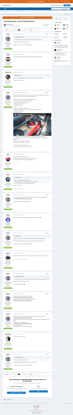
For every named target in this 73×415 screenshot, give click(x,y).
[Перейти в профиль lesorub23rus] (8, 339)
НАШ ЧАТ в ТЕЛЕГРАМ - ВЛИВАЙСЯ (35, 1)
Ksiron (7, 154)
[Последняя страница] (33, 30)
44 (24, 374)
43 (22, 374)
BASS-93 (8, 253)
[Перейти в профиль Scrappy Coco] (8, 77)
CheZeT (11, 24)
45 (26, 374)
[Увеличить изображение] (40, 217)
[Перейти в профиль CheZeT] (5, 25)
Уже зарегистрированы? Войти (56, 5)
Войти (38, 391)
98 (10, 63)
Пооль (58, 24)
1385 (10, 43)
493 (10, 163)
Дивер (8, 214)
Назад (6, 374)
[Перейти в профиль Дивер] (8, 219)
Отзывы (12, 11)
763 (10, 224)
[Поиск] (69, 9)
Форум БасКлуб (7, 5)
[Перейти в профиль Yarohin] (8, 59)
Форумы (5, 8)
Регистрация (67, 5)
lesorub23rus (8, 334)
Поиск (29, 11)
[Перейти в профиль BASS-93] (8, 258)
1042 (10, 262)
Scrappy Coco (8, 72)
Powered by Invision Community (36, 411)
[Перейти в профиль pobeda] (8, 179)
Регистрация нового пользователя (16, 392)
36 (9, 374)
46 (28, 374)
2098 (10, 81)
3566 (10, 343)
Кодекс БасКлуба (6, 11)
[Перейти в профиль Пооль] (55, 25)
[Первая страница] (4, 30)
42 (20, 374)
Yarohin (8, 54)
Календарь (18, 11)
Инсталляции (16, 25)
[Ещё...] (50, 34)
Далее (31, 374)
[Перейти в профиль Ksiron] (8, 159)
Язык (36, 409)
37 (11, 374)
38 (13, 374)
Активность (23, 11)
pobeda (8, 174)
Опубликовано (19, 34)
